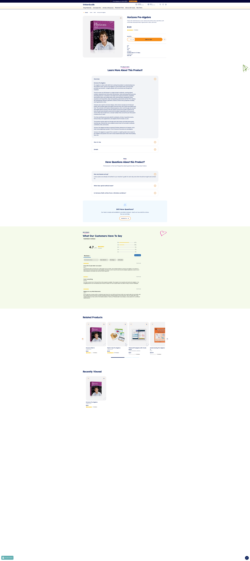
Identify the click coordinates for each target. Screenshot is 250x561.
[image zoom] (102, 36)
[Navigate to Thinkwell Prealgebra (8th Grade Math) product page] (139, 335)
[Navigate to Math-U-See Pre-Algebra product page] (117, 335)
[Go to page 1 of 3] (117, 357)
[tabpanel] (112, 280)
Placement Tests (119, 7)
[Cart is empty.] (166, 4)
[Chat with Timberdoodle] (247, 558)
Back (86, 12)
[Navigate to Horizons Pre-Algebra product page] (96, 389)
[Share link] (121, 18)
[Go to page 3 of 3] (135, 357)
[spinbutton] (131, 39)
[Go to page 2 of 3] (128, 357)
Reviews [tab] (87, 256)
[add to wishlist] (164, 39)
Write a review (137, 255)
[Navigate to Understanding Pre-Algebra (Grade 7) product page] (160, 335)
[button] (128, 39)
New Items (139, 7)
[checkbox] (120, 260)
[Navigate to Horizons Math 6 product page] (96, 335)
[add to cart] (104, 324)
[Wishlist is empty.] (163, 4)
